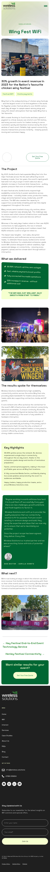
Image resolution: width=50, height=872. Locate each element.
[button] (45, 5)
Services (5, 730)
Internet (5, 725)
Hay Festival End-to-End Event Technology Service (23, 644)
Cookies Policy (16, 864)
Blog (3, 752)
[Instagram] (9, 784)
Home (4, 714)
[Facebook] (4, 784)
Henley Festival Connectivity (25, 653)
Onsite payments (24, 94)
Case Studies (25, 24)
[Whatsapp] (14, 784)
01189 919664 (11, 776)
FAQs (4, 746)
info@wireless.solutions (15, 770)
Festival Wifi (8, 94)
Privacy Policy (6, 864)
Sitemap (25, 864)
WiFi (3, 719)
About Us (5, 741)
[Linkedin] (20, 784)
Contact (5, 757)
